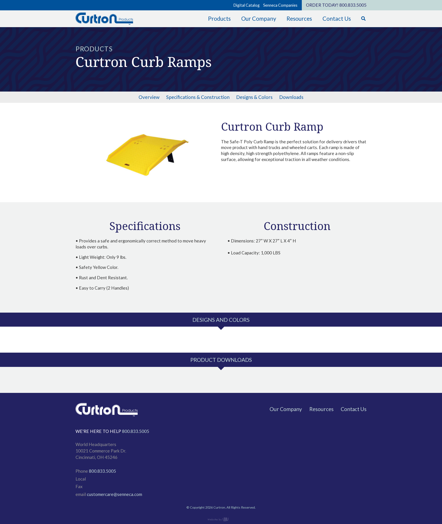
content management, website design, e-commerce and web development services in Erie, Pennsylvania (221, 519)
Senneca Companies (280, 5)
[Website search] (363, 19)
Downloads (291, 97)
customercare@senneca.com (114, 494)
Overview (149, 97)
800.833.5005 (352, 5)
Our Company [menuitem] (258, 18)
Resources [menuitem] (299, 18)
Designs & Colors (254, 97)
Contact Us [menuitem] (337, 18)
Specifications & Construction (198, 97)
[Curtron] (104, 24)
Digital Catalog (246, 5)
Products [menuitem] (219, 18)
